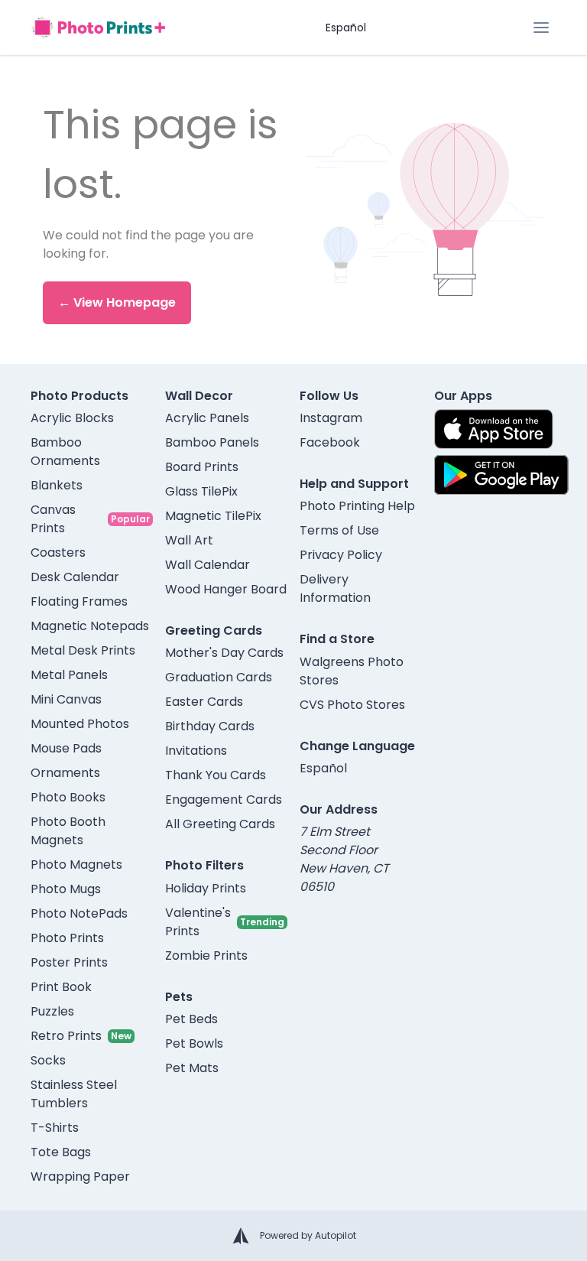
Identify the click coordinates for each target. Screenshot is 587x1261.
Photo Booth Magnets (68, 831)
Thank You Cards (215, 775)
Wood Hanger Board (226, 589)
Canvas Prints (53, 519)
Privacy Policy (341, 555)
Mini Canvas (66, 699)
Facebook (330, 442)
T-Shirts (55, 1127)
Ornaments (65, 773)
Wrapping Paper (80, 1176)
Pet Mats (192, 1068)
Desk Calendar (75, 577)
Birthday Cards (210, 726)
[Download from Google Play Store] (501, 475)
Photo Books (68, 797)
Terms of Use (339, 530)
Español (346, 27)
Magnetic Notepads (90, 626)
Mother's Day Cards (224, 652)
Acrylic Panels (207, 418)
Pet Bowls (194, 1043)
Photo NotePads (79, 913)
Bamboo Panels (212, 442)
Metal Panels (69, 675)
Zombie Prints (206, 955)
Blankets (57, 485)
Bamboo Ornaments (65, 452)
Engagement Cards (223, 799)
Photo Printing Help (357, 506)
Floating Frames (79, 601)
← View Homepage (117, 302)
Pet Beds (191, 1019)
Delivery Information (335, 588)
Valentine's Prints (198, 922)
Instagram (331, 418)
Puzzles (52, 1011)
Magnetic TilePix (213, 516)
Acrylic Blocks (72, 418)
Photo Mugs (66, 889)
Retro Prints (66, 1036)
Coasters (58, 552)
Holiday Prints (205, 888)
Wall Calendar (207, 565)
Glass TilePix (201, 491)
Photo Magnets (76, 864)
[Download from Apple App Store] (493, 429)
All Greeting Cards (220, 824)
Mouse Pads (66, 748)
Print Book (61, 987)
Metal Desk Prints (83, 650)
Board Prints (201, 467)
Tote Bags (61, 1152)
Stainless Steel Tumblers (74, 1094)
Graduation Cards (218, 677)
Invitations (196, 750)
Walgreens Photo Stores (352, 671)
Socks (48, 1060)
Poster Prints (69, 962)
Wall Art (189, 540)
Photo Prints (67, 938)
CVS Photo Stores (352, 704)
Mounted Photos (80, 724)
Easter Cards (204, 701)
